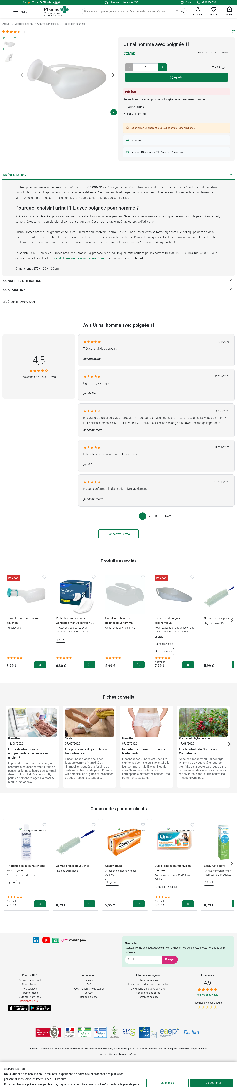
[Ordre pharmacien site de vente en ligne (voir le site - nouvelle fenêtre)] (84, 1032)
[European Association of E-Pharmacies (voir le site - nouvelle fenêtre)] (169, 1032)
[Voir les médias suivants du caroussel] (113, 75)
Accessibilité (106, 1054)
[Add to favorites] (44, 577)
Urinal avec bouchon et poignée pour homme (119, 620)
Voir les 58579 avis (41, 2)
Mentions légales (148, 980)
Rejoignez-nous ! (29, 1000)
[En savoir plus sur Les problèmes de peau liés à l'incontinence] (89, 722)
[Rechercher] (182, 11)
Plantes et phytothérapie (194, 738)
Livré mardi (136, 140)
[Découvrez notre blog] (73, 940)
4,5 (39, 360)
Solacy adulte (114, 865)
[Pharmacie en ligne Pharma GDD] (55, 11)
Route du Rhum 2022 (30, 996)
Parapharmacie (29, 992)
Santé (69, 738)
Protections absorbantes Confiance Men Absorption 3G (75, 620)
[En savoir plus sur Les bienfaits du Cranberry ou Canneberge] (203, 722)
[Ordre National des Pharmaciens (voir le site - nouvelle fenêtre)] (114, 1032)
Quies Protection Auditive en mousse (173, 868)
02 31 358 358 (209, 2)
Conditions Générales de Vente (148, 988)
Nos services (29, 988)
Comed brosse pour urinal (72, 865)
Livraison (89, 980)
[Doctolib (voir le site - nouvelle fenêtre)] (192, 1032)
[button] (15, 11)
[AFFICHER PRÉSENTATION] (231, 175)
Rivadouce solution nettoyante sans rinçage (26, 868)
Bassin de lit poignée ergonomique (168, 620)
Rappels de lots (89, 996)
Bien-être (14, 738)
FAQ (89, 984)
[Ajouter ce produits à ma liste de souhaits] (233, 32)
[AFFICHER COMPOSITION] (231, 289)
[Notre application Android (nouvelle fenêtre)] (40, 1008)
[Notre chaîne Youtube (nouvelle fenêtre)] (46, 940)
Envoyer (170, 959)
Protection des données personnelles (148, 984)
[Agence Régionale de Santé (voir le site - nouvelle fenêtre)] (129, 1032)
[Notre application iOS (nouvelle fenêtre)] (18, 1008)
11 (23, 31)
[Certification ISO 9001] (48, 1032)
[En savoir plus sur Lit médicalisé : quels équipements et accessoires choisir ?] (32, 722)
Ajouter (178, 77)
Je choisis (167, 1082)
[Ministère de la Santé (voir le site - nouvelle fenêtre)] (69, 1032)
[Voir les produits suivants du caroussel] (231, 620)
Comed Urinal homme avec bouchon (24, 620)
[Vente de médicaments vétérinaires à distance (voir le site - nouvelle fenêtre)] (100, 1032)
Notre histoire (29, 984)
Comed (129, 54)
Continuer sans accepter (15, 1069)
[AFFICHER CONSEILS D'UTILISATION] (231, 280)
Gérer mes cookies (148, 996)
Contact (189, 2)
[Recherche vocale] (177, 12)
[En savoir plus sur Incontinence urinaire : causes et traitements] (146, 722)
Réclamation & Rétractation (88, 988)
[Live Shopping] (55, 940)
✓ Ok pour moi (211, 1082)
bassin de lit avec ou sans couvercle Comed (78, 258)
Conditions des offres (148, 992)
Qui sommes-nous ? (29, 980)
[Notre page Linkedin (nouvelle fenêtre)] (35, 940)
